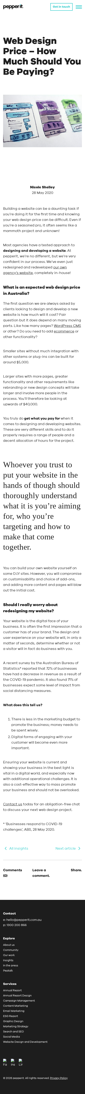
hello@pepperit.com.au (23, 919)
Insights (8, 960)
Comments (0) (12, 872)
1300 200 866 (17, 925)
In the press (10, 965)
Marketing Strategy (15, 1026)
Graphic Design (13, 1021)
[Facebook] (6, 1063)
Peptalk (8, 970)
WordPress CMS (67, 326)
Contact (9, 913)
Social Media (11, 1037)
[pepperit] (13, 6)
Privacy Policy (59, 1078)
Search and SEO (13, 1031)
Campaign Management (19, 1001)
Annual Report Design (17, 995)
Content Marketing (15, 1006)
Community (10, 950)
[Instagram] (14, 1063)
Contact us (12, 804)
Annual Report (12, 990)
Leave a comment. (41, 872)
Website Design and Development (25, 1042)
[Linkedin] (21, 1063)
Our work (9, 955)
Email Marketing (13, 1011)
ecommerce (64, 331)
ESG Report (10, 1016)
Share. (76, 870)
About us (9, 945)
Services (10, 984)
